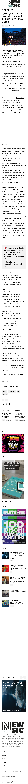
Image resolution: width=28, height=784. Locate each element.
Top (8, 710)
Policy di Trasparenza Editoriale (8, 776)
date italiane (20, 98)
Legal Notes (4, 774)
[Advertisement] (14, 130)
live (3, 25)
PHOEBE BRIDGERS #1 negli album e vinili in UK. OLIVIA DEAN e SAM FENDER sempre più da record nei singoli (17, 555)
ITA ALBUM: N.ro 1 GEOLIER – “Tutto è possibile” (18, 591)
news (6, 25)
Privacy (21, 771)
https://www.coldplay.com (10, 386)
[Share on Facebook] (3, 403)
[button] (2, 3)
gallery (12, 605)
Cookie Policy (16, 771)
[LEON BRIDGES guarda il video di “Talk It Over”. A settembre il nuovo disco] (5, 603)
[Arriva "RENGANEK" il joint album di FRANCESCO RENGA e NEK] (8, 415)
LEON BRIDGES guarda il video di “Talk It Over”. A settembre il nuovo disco (16, 602)
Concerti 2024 (12, 391)
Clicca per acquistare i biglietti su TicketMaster (13, 374)
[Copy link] (12, 403)
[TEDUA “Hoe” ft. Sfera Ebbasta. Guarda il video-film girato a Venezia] (20, 415)
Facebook (4, 751)
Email (3, 765)
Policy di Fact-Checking (13, 774)
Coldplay (4, 391)
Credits (10, 771)
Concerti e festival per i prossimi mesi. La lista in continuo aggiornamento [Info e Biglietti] (18, 568)
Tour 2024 (5, 394)
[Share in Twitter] (6, 403)
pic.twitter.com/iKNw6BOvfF (14, 257)
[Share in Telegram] (9, 403)
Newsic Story (4, 771)
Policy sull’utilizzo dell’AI (7, 779)
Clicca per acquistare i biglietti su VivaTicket (12, 378)
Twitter (3, 758)
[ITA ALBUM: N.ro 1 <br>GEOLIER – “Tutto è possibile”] (5, 593)
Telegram (4, 762)
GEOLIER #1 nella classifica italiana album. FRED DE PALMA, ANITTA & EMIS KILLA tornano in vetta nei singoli (17, 580)
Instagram (4, 755)
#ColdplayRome (10, 254)
